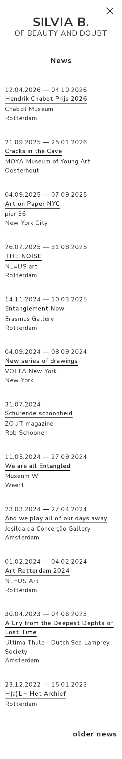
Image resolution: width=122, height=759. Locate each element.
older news (95, 734)
